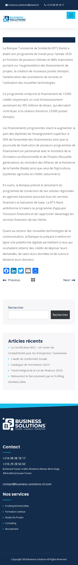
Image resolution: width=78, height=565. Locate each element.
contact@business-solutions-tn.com (27, 484)
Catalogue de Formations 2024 (30, 364)
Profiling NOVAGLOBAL (17, 505)
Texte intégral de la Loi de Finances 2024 (36, 370)
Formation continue (15, 511)
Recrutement (11, 528)
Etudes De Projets (14, 517)
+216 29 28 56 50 (14, 464)
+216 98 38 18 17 (55, 4)
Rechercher (16, 308)
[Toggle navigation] (71, 15)
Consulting (10, 523)
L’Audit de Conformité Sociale (29, 359)
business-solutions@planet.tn (24, 4)
